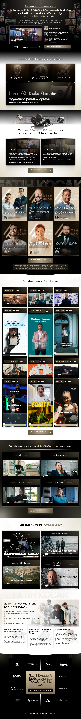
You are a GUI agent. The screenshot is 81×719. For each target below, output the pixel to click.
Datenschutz (43, 715)
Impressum (37, 715)
